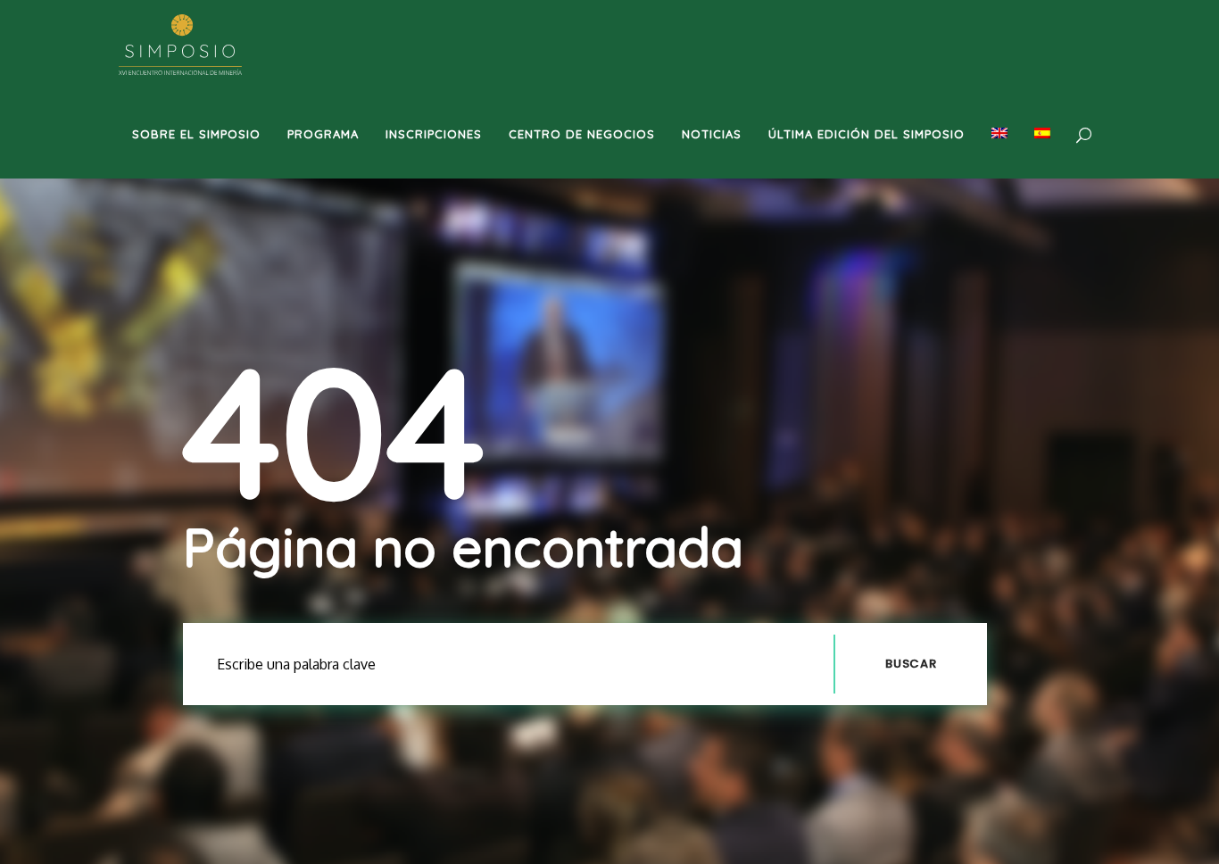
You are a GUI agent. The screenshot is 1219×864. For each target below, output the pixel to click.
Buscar (910, 663)
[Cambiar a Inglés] (999, 134)
